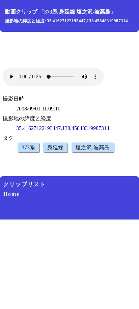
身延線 (55, 147)
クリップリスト (24, 184)
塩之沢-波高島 (93, 147)
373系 (28, 147)
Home (11, 194)
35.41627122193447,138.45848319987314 (62, 128)
